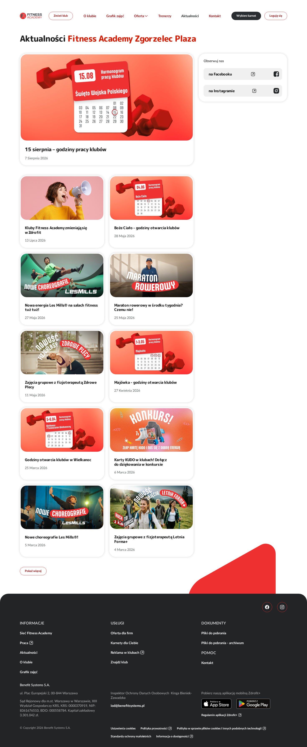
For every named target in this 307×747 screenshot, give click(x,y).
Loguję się (275, 15)
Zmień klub (61, 15)
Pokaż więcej (33, 571)
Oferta (139, 16)
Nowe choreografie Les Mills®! (51, 537)
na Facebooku (220, 74)
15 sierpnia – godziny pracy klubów (65, 149)
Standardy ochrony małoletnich (131, 736)
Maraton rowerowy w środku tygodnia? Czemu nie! (148, 307)
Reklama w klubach (125, 652)
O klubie (90, 16)
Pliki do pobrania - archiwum (222, 643)
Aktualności (190, 16)
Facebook (267, 607)
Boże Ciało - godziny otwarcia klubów (147, 228)
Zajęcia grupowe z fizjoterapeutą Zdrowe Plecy (60, 384)
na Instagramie (222, 90)
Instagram (282, 607)
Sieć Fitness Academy (36, 633)
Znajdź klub (119, 662)
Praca (24, 643)
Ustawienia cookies (123, 728)
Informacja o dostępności (172, 736)
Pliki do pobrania (213, 633)
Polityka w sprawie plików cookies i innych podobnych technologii (219, 728)
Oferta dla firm (122, 633)
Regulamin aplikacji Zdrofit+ (219, 715)
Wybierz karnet (246, 15)
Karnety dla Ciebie (124, 643)
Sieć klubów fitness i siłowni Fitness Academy (31, 16)
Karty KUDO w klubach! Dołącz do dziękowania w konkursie (140, 462)
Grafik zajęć (115, 16)
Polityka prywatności (154, 728)
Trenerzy (164, 16)
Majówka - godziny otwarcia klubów (145, 382)
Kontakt (215, 16)
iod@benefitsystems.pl (128, 705)
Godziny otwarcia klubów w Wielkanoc (58, 460)
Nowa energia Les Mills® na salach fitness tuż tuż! (61, 307)
